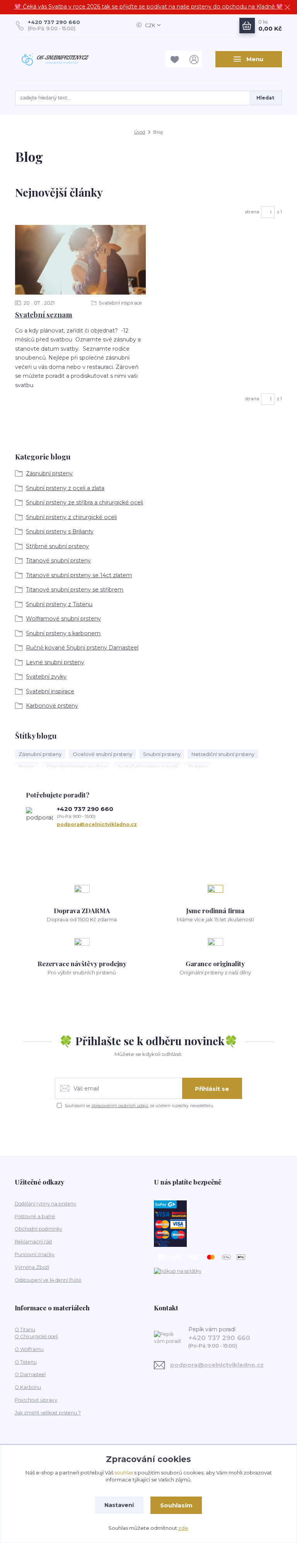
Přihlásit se (212, 1088)
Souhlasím (176, 1505)
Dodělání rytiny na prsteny (45, 1204)
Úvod (139, 132)
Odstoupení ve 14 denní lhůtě (48, 1280)
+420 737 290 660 (54, 22)
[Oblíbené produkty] (176, 59)
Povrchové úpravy (36, 1400)
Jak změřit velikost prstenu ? (48, 1413)
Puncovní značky (35, 1254)
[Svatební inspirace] (80, 260)
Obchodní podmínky (38, 1229)
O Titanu (25, 1329)
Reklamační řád (33, 1242)
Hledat (265, 98)
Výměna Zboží (32, 1267)
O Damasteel (30, 1374)
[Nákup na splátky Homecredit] (177, 1271)
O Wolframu (29, 1349)
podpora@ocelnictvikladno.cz (97, 824)
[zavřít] (287, 7)
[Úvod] (55, 59)
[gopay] (170, 1223)
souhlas (123, 1472)
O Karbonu (28, 1387)
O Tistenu (26, 1362)
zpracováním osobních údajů (119, 1105)
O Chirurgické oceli (36, 1336)
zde (183, 1528)
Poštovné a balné (35, 1216)
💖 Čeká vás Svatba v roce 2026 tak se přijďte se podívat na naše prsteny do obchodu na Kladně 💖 (148, 6)
